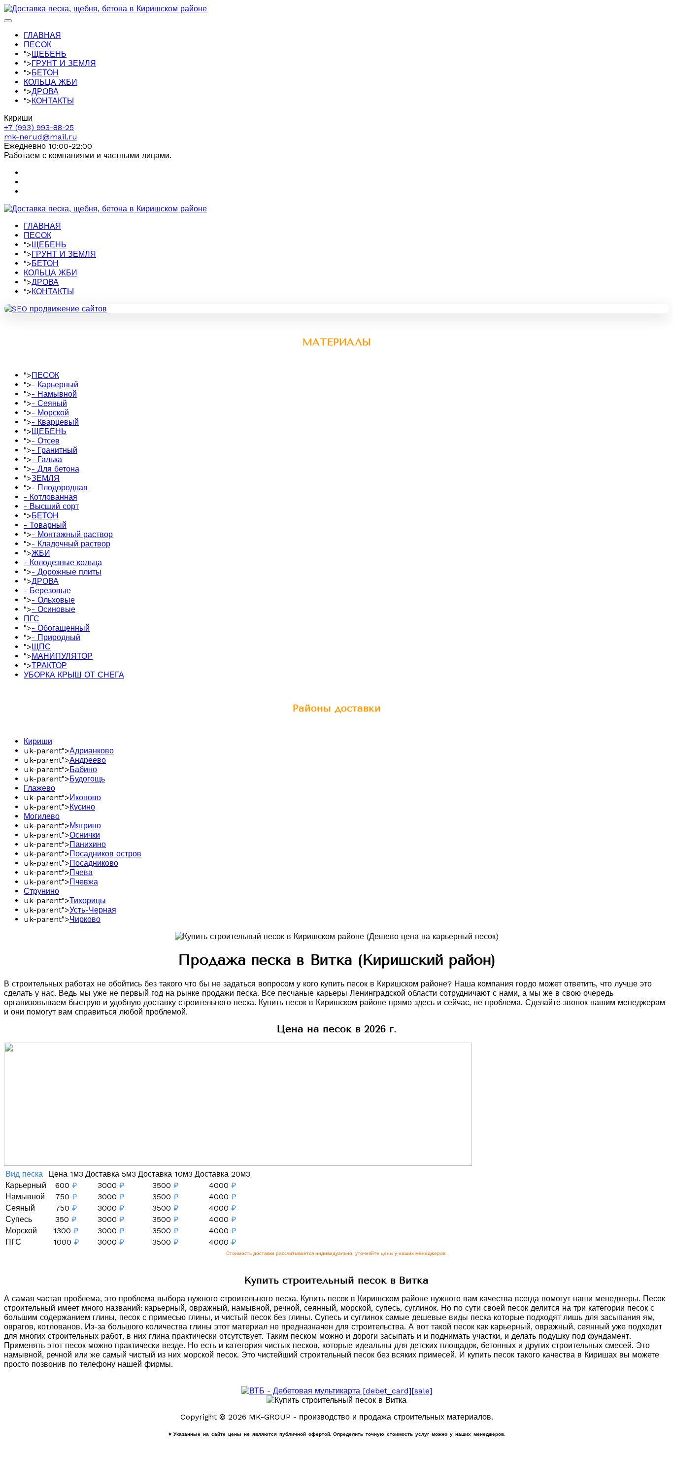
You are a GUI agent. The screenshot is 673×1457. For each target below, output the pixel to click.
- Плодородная (60, 487)
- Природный (56, 637)
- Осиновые (53, 609)
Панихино (87, 844)
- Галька (47, 459)
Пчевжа (83, 881)
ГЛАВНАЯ (42, 35)
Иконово (85, 797)
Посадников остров (105, 853)
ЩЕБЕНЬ (49, 54)
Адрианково (91, 750)
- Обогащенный (61, 628)
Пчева (81, 872)
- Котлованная (50, 497)
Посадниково (93, 863)
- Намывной (54, 394)
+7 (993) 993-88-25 (39, 127)
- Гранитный (54, 450)
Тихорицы (87, 900)
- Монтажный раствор (72, 534)
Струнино (41, 891)
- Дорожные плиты (66, 571)
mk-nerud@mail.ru (40, 136)
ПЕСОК (37, 44)
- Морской (50, 412)
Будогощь (87, 778)
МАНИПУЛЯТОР (62, 656)
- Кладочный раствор (71, 543)
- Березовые (47, 590)
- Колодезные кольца (63, 562)
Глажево (39, 788)
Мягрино (85, 825)
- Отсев (46, 440)
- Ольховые (53, 600)
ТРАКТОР (49, 665)
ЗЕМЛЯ (46, 478)
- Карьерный (55, 384)
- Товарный (45, 525)
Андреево (87, 760)
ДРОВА (45, 91)
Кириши (38, 741)
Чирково (85, 919)
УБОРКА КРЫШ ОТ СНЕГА (74, 674)
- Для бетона (55, 469)
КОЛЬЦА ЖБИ (50, 82)
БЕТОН (45, 72)
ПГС (31, 618)
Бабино (83, 769)
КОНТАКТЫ (53, 100)
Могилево (42, 816)
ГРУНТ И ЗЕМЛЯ (64, 63)
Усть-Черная (92, 910)
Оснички (84, 835)
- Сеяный (49, 403)
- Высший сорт (51, 506)
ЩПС (41, 646)
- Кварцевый (55, 422)
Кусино (82, 807)
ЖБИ (41, 553)
